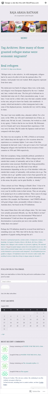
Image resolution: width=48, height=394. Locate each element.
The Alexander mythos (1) (31, 363)
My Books (28, 242)
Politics (40, 242)
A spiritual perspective (13, 240)
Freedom (17, 242)
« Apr (2, 334)
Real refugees (9, 65)
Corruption (10, 242)
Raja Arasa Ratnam (15, 69)
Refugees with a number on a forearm (20, 244)
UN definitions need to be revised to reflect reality (27, 254)
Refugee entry (5, 244)
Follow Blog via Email (12, 269)
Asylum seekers (24, 240)
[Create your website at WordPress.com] (24, 3)
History (22, 242)
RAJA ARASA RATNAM (24, 12)
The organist (24, 371)
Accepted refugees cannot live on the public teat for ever (27, 247)
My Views (35, 242)
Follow (5, 287)
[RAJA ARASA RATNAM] (24, 26)
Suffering (35, 244)
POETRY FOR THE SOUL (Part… (33, 346)
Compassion (34, 240)
